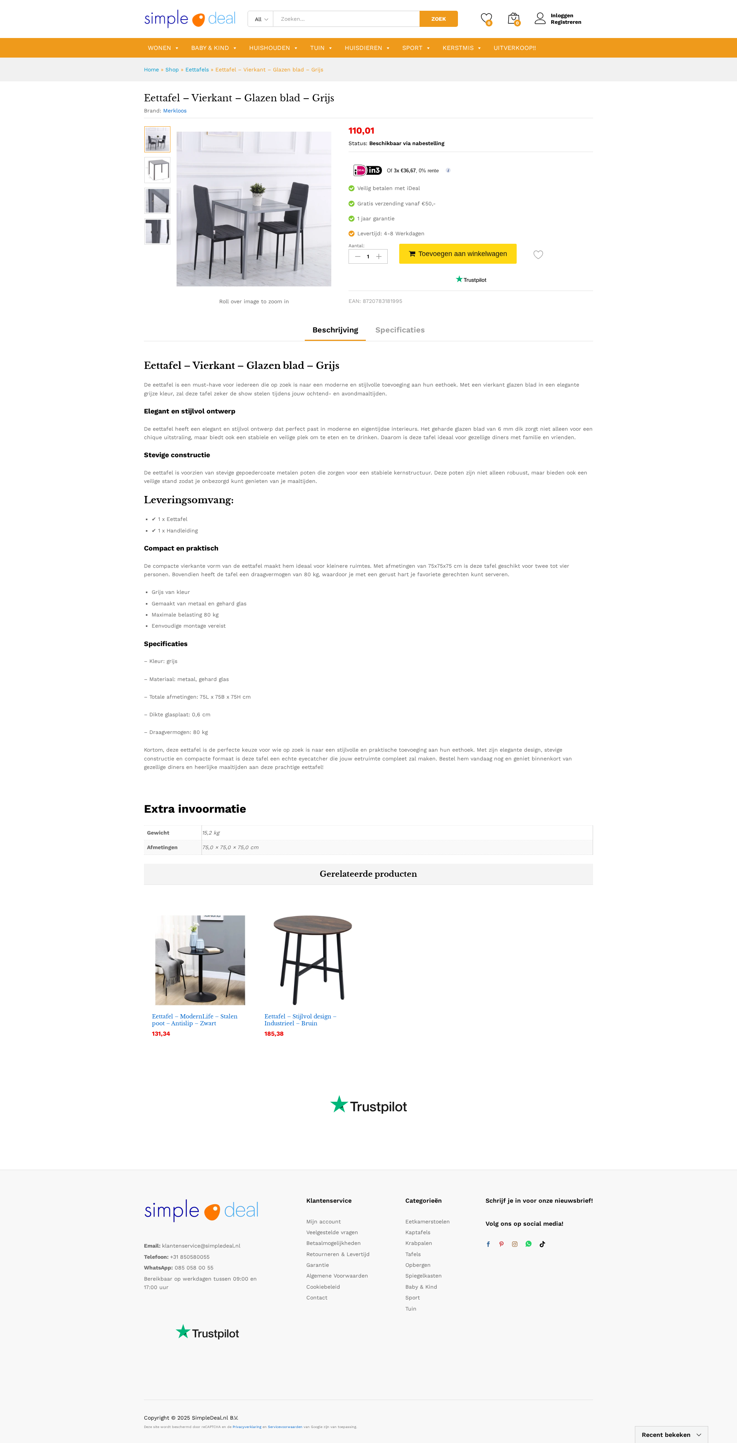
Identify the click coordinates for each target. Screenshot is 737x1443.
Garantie (317, 1265)
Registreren (566, 22)
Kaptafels (417, 1232)
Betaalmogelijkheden (333, 1243)
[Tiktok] (542, 1245)
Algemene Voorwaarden (337, 1276)
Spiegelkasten (423, 1276)
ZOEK (438, 19)
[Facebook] (488, 1244)
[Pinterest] (501, 1244)
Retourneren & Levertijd (338, 1254)
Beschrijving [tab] (335, 330)
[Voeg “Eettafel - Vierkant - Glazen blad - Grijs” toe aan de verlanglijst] (538, 254)
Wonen (159, 47)
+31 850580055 (190, 1257)
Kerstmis (458, 47)
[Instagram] (515, 1245)
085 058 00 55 (194, 1267)
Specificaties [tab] (400, 330)
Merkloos (175, 110)
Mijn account (323, 1221)
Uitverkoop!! (515, 47)
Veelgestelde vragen (332, 1232)
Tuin (317, 47)
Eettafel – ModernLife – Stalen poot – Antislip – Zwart (195, 1020)
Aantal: (357, 245)
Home (151, 69)
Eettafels (197, 69)
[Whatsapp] (528, 1244)
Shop (172, 69)
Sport (412, 47)
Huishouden (269, 47)
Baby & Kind (210, 47)
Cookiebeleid (323, 1287)
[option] (157, 139)
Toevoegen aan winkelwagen (462, 254)
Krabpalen (418, 1243)
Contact (316, 1297)
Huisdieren (363, 47)
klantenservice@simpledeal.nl (201, 1246)
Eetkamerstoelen (427, 1221)
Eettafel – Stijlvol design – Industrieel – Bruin (300, 1020)
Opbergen (418, 1265)
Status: (358, 143)
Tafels (413, 1254)
